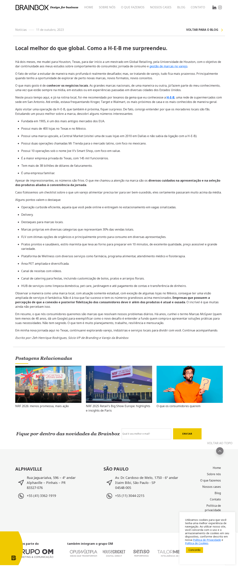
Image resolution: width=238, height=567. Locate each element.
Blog (218, 493)
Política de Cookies (196, 543)
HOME (88, 7)
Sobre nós (214, 474)
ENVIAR (187, 433)
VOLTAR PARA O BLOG (202, 30)
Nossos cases (211, 487)
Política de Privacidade (207, 540)
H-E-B (170, 97)
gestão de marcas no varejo (168, 66)
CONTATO (198, 7)
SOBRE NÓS (107, 7)
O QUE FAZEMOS (132, 7)
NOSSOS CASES (160, 7)
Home (217, 468)
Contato (215, 499)
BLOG (181, 7)
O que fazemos (210, 480)
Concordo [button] (194, 550)
